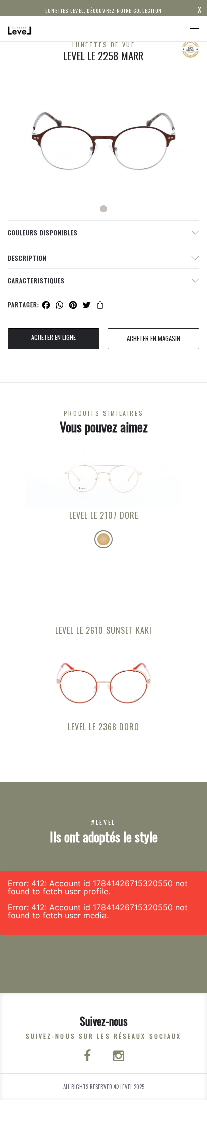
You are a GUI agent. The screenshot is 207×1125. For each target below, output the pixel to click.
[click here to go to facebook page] (88, 1057)
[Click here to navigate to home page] (20, 28)
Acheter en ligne (53, 337)
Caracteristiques (36, 280)
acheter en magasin (153, 338)
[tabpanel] (103, 141)
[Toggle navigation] (194, 28)
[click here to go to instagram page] (118, 1057)
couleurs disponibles (43, 232)
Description (27, 258)
